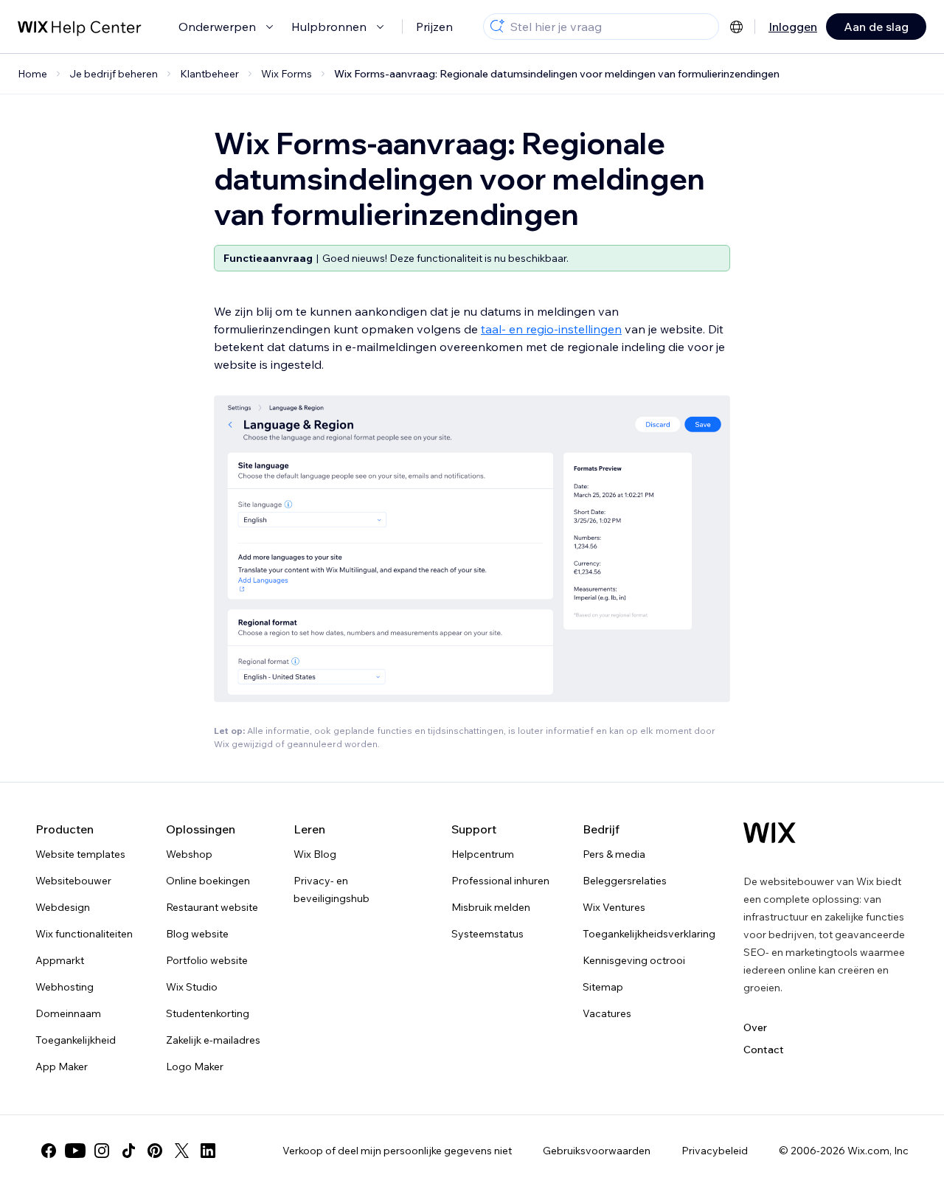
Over (755, 1027)
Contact (763, 1049)
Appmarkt (59, 960)
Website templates (80, 854)
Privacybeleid (714, 1150)
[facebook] (48, 1150)
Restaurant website (212, 907)
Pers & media (614, 854)
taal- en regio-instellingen (551, 329)
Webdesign (62, 907)
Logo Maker (194, 1066)
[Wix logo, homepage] (769, 832)
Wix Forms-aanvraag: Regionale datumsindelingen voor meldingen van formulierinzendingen (557, 73)
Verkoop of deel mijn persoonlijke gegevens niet (397, 1150)
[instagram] (101, 1150)
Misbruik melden (490, 907)
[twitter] (181, 1150)
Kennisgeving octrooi (634, 960)
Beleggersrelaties (625, 880)
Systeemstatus (487, 933)
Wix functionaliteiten (84, 933)
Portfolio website (207, 960)
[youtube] (75, 1150)
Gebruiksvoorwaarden (596, 1150)
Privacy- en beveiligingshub (331, 889)
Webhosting (64, 986)
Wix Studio (192, 986)
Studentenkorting (207, 1013)
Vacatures (607, 1013)
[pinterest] (155, 1150)
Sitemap (603, 986)
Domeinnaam (68, 1013)
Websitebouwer (73, 880)
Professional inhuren (500, 880)
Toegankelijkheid (75, 1040)
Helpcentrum (482, 854)
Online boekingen (208, 880)
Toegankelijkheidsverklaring (649, 933)
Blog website (197, 933)
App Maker (61, 1066)
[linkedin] (208, 1150)
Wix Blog (315, 854)
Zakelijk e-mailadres (213, 1040)
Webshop (189, 854)
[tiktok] (128, 1150)
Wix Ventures (614, 907)
